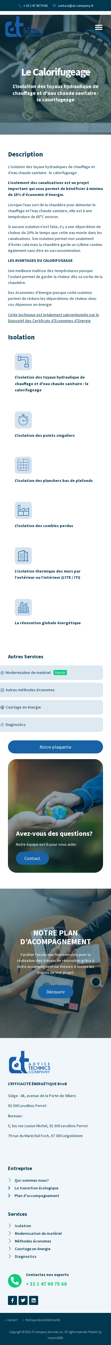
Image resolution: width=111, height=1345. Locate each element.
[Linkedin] (33, 1300)
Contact (32, 858)
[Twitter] (23, 1300)
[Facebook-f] (12, 1300)
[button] (99, 27)
